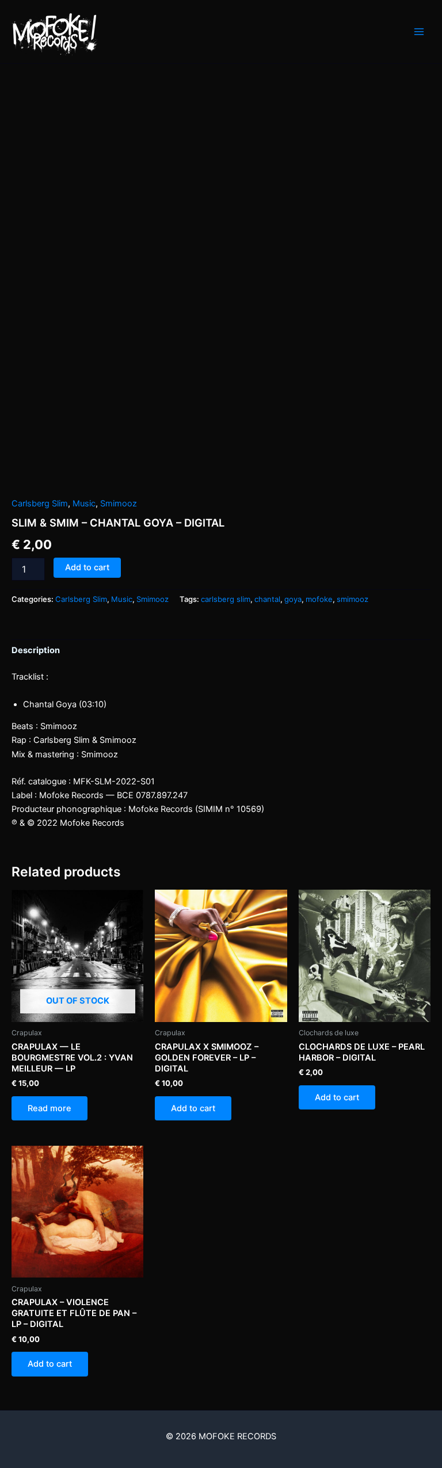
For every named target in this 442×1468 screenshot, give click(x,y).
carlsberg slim (225, 599)
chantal (267, 599)
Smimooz (118, 503)
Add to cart (87, 567)
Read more (49, 1108)
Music (84, 503)
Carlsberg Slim (40, 503)
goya (293, 599)
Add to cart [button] (193, 1108)
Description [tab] (36, 650)
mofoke (319, 599)
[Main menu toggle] (418, 31)
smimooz (352, 599)
